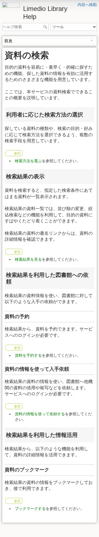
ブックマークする (30, 508)
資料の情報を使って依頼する (40, 414)
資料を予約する (28, 355)
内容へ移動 (87, 4)
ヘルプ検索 (45, 27)
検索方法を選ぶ (28, 161)
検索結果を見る (28, 259)
